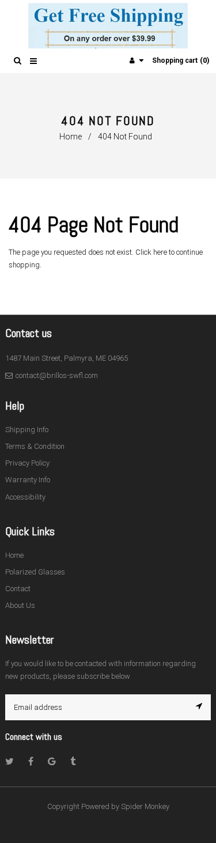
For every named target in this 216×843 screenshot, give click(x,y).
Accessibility (25, 497)
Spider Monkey (145, 806)
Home (70, 136)
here (160, 252)
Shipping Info (26, 429)
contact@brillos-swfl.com (57, 375)
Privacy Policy (27, 463)
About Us (20, 605)
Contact (18, 588)
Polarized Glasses (35, 572)
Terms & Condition (35, 446)
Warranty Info (27, 479)
